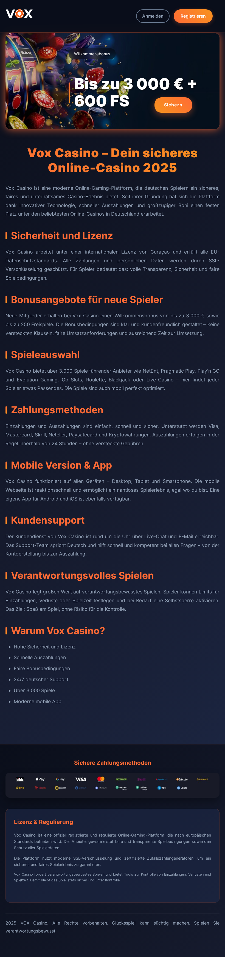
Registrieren (193, 16)
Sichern (173, 105)
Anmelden (153, 16)
